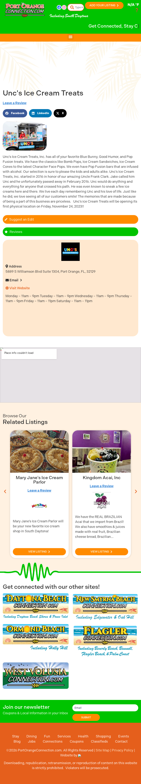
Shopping (103, 736)
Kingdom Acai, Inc (102, 477)
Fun (47, 736)
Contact (121, 741)
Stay (15, 736)
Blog (17, 741)
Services (64, 736)
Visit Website (19, 288)
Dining (31, 736)
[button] (71, 37)
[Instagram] (64, 7)
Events (123, 736)
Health (83, 736)
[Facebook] (59, 7)
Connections (52, 741)
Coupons (77, 741)
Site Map (102, 750)
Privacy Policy (122, 750)
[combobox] (75, 7)
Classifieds (99, 741)
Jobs (31, 741)
